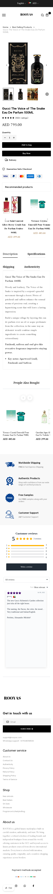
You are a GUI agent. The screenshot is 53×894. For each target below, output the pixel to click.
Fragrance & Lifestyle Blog (14, 811)
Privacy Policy (8, 768)
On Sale (6, 804)
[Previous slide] (6, 219)
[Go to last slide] (6, 65)
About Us (6, 757)
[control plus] (14, 137)
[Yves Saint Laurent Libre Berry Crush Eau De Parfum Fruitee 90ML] (13, 205)
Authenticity (8, 764)
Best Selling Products (22, 27)
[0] (47, 15)
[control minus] (4, 137)
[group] (8, 94)
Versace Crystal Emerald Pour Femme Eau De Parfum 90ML (39, 225)
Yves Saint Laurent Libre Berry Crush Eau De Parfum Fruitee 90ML (13, 227)
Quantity (6, 132)
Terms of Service (10, 779)
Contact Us (8, 760)
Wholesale (7, 808)
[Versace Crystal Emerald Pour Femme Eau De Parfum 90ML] (39, 205)
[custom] (16, 885)
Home (5, 27)
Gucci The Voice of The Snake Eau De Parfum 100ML (24, 31)
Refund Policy (8, 772)
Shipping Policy (9, 776)
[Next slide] (46, 65)
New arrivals (8, 796)
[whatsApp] (24, 885)
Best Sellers (7, 800)
